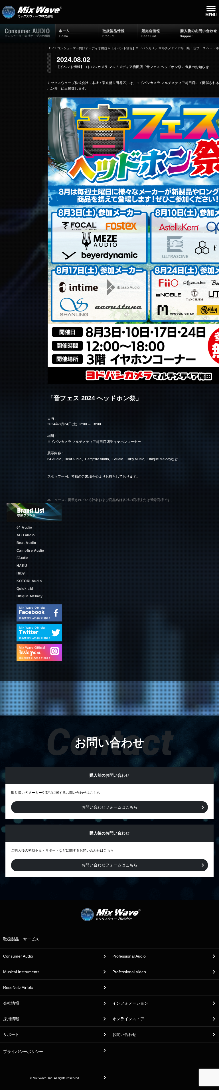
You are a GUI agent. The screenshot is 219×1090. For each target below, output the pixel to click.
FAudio (23, 558)
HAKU (22, 566)
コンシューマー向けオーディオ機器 (82, 48)
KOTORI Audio (29, 581)
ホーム (76, 33)
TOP (50, 48)
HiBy (21, 573)
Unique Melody (30, 596)
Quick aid (25, 589)
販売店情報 (156, 33)
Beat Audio (26, 543)
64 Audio (24, 527)
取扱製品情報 (117, 33)
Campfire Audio (30, 551)
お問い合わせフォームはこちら (109, 807)
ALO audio (26, 535)
